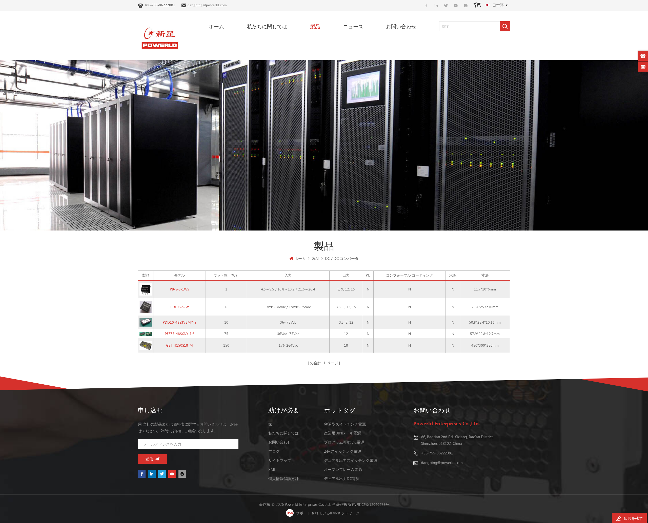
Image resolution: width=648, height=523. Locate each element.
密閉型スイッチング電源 (345, 424)
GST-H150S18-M (179, 345)
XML (272, 469)
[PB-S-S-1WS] (145, 288)
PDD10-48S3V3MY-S (179, 322)
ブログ (274, 451)
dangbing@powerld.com (207, 5)
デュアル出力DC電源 (341, 478)
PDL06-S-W (179, 306)
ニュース (353, 26)
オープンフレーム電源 (343, 469)
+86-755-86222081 (159, 5)
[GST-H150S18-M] (145, 345)
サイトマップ (279, 460)
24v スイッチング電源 (342, 451)
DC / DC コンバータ (342, 258)
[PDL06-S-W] (145, 306)
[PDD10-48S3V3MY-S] (145, 322)
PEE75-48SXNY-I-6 (179, 333)
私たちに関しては (267, 26)
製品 (315, 26)
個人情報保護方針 (283, 478)
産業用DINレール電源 (342, 432)
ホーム (216, 26)
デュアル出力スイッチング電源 (350, 460)
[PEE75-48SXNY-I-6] (145, 333)
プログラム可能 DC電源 (344, 442)
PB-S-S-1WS (179, 289)
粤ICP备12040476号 (373, 504)
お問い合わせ (401, 26)
